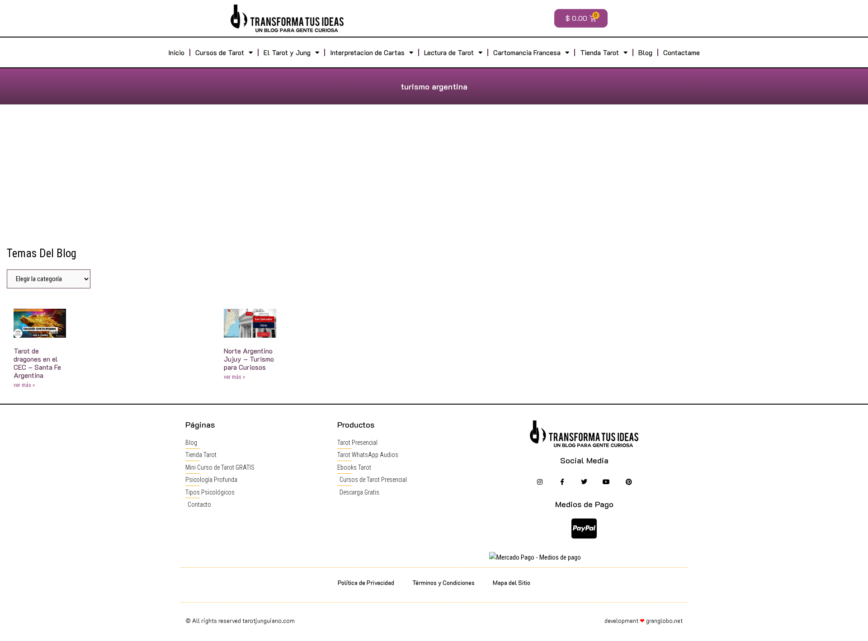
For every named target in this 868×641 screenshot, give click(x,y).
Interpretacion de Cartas (367, 52)
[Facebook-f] (562, 482)
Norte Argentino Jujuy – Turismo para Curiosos (249, 359)
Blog (645, 52)
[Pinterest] (628, 482)
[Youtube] (606, 482)
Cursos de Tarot (219, 52)
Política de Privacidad (366, 582)
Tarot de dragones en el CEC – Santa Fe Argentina (37, 363)
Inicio (176, 52)
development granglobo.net (643, 620)
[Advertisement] (434, 179)
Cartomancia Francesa (527, 52)
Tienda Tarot (599, 52)
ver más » (24, 385)
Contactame (681, 52)
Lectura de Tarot (449, 52)
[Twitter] (584, 482)
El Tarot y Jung (287, 52)
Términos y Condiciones (443, 582)
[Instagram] (539, 482)
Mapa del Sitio (511, 582)
